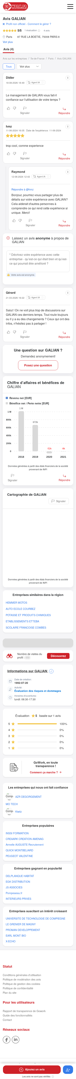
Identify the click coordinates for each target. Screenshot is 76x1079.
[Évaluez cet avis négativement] (14, 111)
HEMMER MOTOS (16, 602)
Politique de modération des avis (22, 979)
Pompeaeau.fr (14, 893)
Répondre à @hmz (22, 189)
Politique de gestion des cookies (21, 984)
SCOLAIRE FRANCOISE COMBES (26, 627)
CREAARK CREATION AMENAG (25, 839)
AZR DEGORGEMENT (28, 796)
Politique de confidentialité (18, 988)
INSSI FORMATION (17, 833)
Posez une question (38, 365)
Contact (7, 1020)
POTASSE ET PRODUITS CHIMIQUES (28, 615)
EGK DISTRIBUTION (18, 881)
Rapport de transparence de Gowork (24, 1011)
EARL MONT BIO (16, 935)
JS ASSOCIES (14, 887)
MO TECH (12, 804)
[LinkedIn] (15, 1039)
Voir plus (8, 42)
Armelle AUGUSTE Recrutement (25, 844)
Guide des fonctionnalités (17, 1015)
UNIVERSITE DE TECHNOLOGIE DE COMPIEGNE (35, 918)
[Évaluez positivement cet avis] (8, 111)
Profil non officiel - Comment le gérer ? (28, 24)
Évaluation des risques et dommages (37, 691)
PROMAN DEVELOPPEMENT (23, 930)
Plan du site (9, 992)
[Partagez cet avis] (67, 78)
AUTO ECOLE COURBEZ (20, 609)
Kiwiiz (18, 811)
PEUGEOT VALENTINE (19, 856)
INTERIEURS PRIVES (18, 898)
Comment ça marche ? (44, 772)
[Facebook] (6, 1039)
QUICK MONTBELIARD (19, 850)
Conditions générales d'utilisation (22, 975)
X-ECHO (10, 941)
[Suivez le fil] (68, 1069)
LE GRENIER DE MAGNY (21, 924)
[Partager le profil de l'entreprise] (69, 643)
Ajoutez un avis (35, 1069)
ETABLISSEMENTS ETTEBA (22, 621)
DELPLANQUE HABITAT (20, 876)
